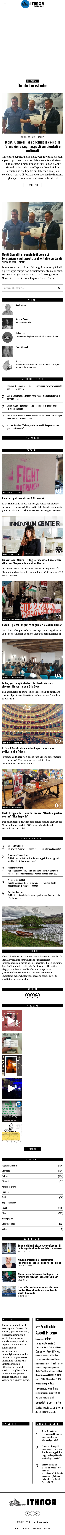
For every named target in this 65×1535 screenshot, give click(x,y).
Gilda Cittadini (14, 845)
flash (53, 1363)
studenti (38, 1412)
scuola (45, 1407)
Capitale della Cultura (46, 1347)
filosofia (47, 1363)
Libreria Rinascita (51, 1371)
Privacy (47, 1528)
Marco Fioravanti (42, 1374)
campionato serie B (45, 1343)
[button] (59, 288)
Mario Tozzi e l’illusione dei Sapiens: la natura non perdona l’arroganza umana (32, 407)
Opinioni (5, 1191)
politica (50, 1383)
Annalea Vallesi (14, 867)
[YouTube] (37, 995)
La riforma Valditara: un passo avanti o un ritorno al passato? (34, 848)
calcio (47, 1338)
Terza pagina (7, 1218)
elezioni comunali (48, 1359)
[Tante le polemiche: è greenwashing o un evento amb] (11, 1111)
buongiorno (40, 1339)
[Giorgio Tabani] (7, 323)
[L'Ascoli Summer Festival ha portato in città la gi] (11, 1088)
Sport (4, 1207)
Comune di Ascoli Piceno (48, 1351)
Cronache (6, 1170)
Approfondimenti (9, 1165)
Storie (41, 137)
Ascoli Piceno (46, 1332)
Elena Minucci (22, 347)
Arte (38, 1327)
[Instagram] (32, 995)
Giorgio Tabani (22, 319)
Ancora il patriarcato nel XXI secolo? (23, 498)
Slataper (19, 361)
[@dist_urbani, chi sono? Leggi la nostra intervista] (11, 1043)
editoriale (54, 1355)
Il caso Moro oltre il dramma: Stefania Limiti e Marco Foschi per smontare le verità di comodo (34, 417)
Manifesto (37, 1528)
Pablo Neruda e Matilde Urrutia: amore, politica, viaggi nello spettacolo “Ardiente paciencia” (34, 860)
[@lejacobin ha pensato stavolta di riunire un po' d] (11, 1020)
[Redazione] (7, 337)
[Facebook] (27, 995)
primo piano (48, 1392)
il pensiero (55, 1367)
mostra (38, 1379)
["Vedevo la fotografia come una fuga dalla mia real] (11, 1065)
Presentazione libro (47, 1388)
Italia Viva (40, 1371)
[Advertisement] (32, 43)
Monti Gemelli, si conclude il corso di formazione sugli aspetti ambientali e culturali (32, 146)
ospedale (51, 1378)
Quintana (57, 1392)
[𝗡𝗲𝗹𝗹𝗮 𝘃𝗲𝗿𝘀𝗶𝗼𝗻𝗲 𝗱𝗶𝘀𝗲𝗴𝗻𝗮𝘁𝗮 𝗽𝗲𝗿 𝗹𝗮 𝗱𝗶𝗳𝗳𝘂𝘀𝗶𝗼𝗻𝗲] (11, 1133)
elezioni (38, 1359)
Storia (59, 1407)
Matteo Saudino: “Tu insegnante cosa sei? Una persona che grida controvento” (33, 427)
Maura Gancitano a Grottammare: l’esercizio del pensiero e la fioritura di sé (33, 397)
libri (60, 1371)
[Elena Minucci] (7, 351)
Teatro (45, 1411)
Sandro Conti (21, 305)
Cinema (59, 1347)
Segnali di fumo (9, 1202)
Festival (38, 1363)
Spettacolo (52, 1408)
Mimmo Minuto (54, 1374)
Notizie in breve (9, 1186)
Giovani (5, 1181)
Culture (5, 1176)
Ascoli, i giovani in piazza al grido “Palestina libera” (32, 625)
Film (42, 1364)
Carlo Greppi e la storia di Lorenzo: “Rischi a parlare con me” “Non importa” (32, 814)
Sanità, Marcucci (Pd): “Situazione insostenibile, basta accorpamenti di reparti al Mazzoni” (32, 884)
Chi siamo (26, 1528)
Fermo (57, 1359)
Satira (5, 1197)
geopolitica (47, 1367)
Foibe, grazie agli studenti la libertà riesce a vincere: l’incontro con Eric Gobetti (28, 684)
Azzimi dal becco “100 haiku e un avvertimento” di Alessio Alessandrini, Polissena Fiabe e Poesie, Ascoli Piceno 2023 (33, 872)
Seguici (32, 1149)
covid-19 (46, 1355)
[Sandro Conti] (7, 309)
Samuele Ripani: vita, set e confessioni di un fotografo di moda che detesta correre (34, 387)
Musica (44, 1378)
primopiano (40, 1392)
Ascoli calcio (48, 1326)
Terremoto (52, 1412)
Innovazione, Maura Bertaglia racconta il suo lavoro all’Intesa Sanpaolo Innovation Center (32, 561)
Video (4, 1229)
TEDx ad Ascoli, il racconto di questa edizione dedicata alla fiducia (28, 749)
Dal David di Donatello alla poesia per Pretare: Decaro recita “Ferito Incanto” (34, 897)
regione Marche (42, 1397)
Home (17, 1528)
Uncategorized (8, 1223)
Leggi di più (32, 185)
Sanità (39, 1407)
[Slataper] (7, 365)
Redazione (20, 333)
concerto (39, 1355)
